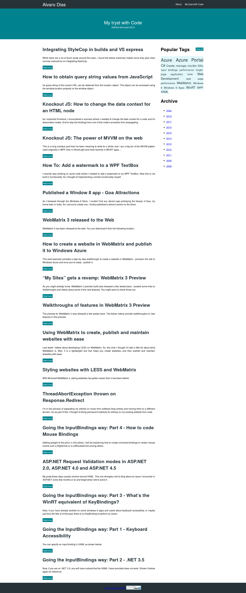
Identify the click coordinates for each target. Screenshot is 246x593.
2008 (169, 166)
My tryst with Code (194, 4)
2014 (169, 138)
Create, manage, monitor (181, 65)
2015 (169, 132)
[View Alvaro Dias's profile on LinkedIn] (133, 587)
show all (199, 49)
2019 (169, 116)
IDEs (200, 65)
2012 (169, 149)
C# (163, 65)
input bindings (170, 70)
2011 (169, 155)
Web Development (182, 76)
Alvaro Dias (54, 4)
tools (192, 74)
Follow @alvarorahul (114, 588)
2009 (169, 160)
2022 (169, 110)
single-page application (182, 72)
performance (188, 70)
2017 (169, 121)
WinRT (191, 87)
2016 (169, 127)
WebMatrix (185, 83)
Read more (47, 67)
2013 (169, 144)
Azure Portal (189, 59)
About (179, 4)
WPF (200, 87)
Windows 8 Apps (175, 87)
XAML (164, 91)
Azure (168, 60)
